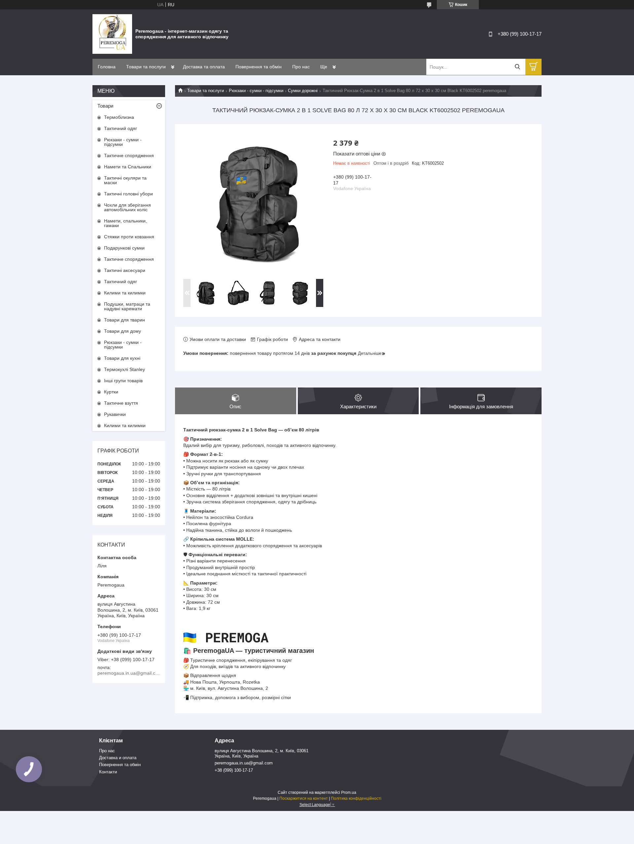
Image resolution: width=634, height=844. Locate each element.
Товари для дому (122, 331)
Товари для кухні (122, 358)
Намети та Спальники (127, 166)
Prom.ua (348, 792)
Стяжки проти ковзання (129, 236)
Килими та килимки (125, 292)
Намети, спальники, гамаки (125, 223)
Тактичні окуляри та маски (125, 180)
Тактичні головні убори (128, 193)
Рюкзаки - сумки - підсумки (256, 90)
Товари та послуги (146, 66)
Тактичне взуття (121, 403)
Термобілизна (119, 117)
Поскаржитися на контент (303, 798)
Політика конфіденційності (356, 798)
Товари (105, 106)
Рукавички (115, 414)
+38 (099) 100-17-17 (234, 770)
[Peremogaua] (112, 33)
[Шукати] (517, 67)
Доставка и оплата (117, 757)
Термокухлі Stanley (124, 369)
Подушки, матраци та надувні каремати (127, 306)
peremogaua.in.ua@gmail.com (244, 762)
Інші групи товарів (123, 380)
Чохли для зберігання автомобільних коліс (127, 207)
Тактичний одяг (120, 128)
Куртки (111, 391)
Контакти (108, 771)
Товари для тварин (124, 319)
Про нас (301, 66)
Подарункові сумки (124, 248)
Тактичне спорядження (129, 155)
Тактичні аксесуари (124, 270)
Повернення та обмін (258, 66)
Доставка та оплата (204, 66)
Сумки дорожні (303, 90)
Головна (107, 66)
